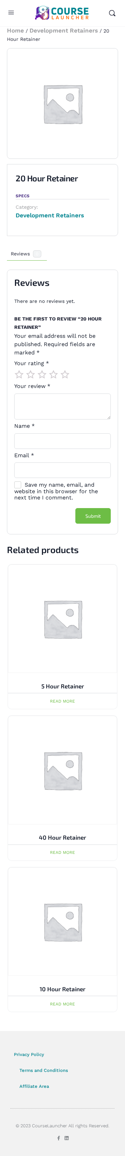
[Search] (112, 13)
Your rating (31, 363)
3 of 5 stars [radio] (42, 374)
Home (15, 30)
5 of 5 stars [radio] (65, 374)
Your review (32, 386)
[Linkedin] (66, 1138)
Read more (62, 701)
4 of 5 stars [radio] (53, 374)
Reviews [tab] (25, 253)
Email (24, 455)
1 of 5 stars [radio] (19, 374)
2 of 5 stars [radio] (30, 374)
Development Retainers (64, 30)
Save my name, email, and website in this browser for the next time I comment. (56, 490)
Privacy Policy (29, 1054)
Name (24, 426)
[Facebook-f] (58, 1138)
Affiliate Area (34, 1086)
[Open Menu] (11, 13)
